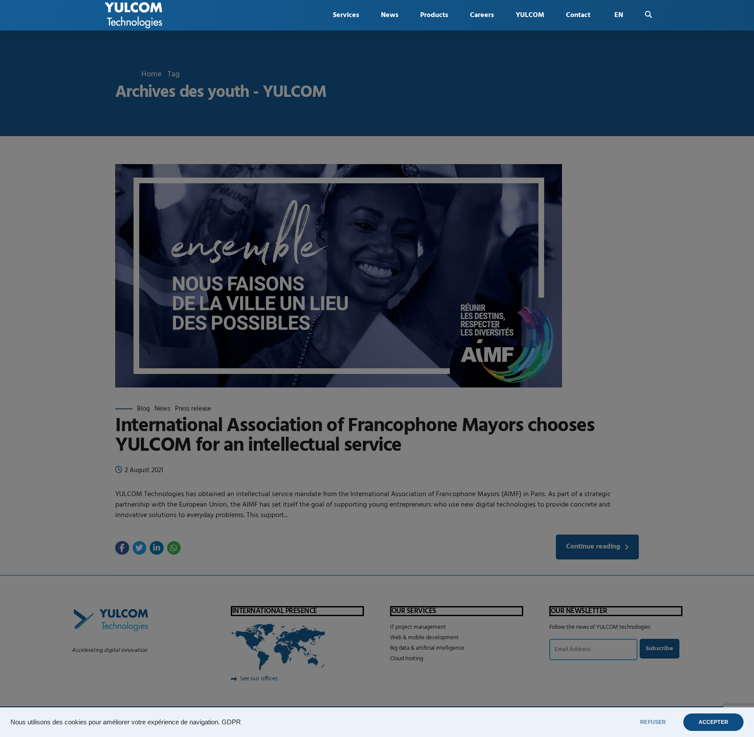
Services (346, 15)
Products (434, 15)
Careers (482, 15)
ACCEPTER (713, 722)
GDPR (231, 722)
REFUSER (653, 722)
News (389, 15)
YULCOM (530, 15)
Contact (578, 15)
